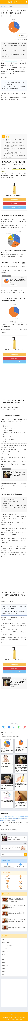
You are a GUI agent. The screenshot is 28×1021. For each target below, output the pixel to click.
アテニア (15, 736)
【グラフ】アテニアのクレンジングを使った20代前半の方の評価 (15, 146)
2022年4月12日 (11, 820)
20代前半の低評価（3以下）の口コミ (13, 153)
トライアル (5, 957)
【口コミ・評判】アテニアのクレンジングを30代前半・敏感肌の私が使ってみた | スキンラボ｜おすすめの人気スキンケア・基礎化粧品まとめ (14, 818)
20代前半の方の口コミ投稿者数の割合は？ (14, 142)
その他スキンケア (6, 942)
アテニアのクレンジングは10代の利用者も (14, 144)
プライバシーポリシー (14, 1017)
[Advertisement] (14, 117)
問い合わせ (22, 1017)
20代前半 (4, 736)
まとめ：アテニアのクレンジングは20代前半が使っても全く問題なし (14, 156)
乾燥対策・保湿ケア (7, 866)
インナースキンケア (7, 945)
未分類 (4, 968)
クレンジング (11, 732)
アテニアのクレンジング (11, 60)
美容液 (20, 883)
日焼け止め (5, 965)
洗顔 (20, 878)
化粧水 (7, 883)
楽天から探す (14, 203)
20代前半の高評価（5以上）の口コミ (13, 152)
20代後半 (10, 736)
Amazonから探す (14, 199)
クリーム (7, 888)
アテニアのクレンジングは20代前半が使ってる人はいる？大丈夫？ (14, 140)
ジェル (20, 888)
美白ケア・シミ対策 (20, 866)
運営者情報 (5, 1017)
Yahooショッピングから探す (14, 207)
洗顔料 (4, 971)
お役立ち (4, 939)
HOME (15, 1014)
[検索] (25, 854)
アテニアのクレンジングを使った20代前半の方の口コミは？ (14, 149)
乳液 (3, 959)
